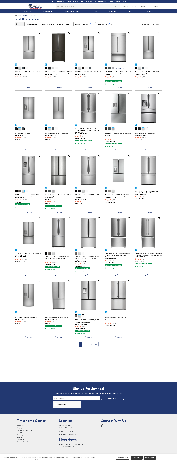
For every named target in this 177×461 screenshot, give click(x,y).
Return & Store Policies (24, 442)
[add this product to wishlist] (39, 33)
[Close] (174, 458)
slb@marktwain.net (69, 434)
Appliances (28, 11)
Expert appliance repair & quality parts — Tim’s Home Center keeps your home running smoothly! (89, 2)
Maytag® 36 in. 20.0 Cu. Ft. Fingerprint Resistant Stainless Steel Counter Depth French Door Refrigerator (117, 317)
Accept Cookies (149, 457)
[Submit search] (116, 6)
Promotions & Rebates (72, 11)
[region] (88, 457)
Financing (112, 11)
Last (95, 344)
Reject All (136, 457)
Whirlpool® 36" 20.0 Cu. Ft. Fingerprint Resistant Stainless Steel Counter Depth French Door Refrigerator (87, 196)
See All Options (119, 68)
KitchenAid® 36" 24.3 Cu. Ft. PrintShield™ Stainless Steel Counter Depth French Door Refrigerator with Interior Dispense (58, 196)
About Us (130, 11)
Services (95, 11)
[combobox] (33, 24)
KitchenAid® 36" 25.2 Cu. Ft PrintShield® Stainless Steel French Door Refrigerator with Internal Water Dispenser (117, 255)
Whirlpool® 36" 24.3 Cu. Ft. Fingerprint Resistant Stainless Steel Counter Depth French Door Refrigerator (87, 258)
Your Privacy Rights (122, 457)
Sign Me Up (112, 398)
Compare (29, 87)
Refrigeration (34, 15)
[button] (123, 6)
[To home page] (35, 6)
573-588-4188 (68, 432)
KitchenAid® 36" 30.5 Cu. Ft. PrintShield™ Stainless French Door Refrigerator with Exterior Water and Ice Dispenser (118, 133)
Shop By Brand (48, 11)
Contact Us (149, 11)
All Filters (20, 24)
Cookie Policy (68, 459)
